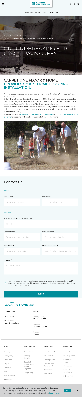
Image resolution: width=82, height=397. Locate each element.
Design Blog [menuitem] (28, 373)
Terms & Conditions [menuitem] (67, 371)
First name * (8, 197)
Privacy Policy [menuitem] (68, 376)
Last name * (46, 197)
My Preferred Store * (50, 246)
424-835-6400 (55, 12)
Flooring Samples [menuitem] (27, 357)
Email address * (48, 231)
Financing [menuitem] (8, 379)
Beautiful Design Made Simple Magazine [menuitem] (29, 365)
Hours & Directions (11, 323)
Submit (41, 294)
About (18, 36)
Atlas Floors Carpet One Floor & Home (37, 114)
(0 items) (78, 4)
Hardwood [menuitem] (8, 360)
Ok (67, 390)
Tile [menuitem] (5, 372)
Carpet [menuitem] (6, 364)
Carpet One (8, 36)
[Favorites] (74, 4)
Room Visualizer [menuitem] (30, 352)
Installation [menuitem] (48, 374)
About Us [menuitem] (67, 352)
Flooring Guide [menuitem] (49, 360)
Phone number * (10, 231)
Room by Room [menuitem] (69, 356)
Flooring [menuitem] (7, 352)
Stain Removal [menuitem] (49, 352)
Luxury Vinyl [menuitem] (8, 356)
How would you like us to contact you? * (19, 218)
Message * (8, 260)
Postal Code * (9, 246)
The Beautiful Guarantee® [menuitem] (49, 365)
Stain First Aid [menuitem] (49, 356)
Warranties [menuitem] (48, 370)
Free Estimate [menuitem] (9, 375)
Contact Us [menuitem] (67, 366)
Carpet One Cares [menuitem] (67, 361)
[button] (70, 4)
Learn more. (54, 393)
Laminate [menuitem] (7, 368)
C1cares (27, 36)
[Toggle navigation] (3, 4)
